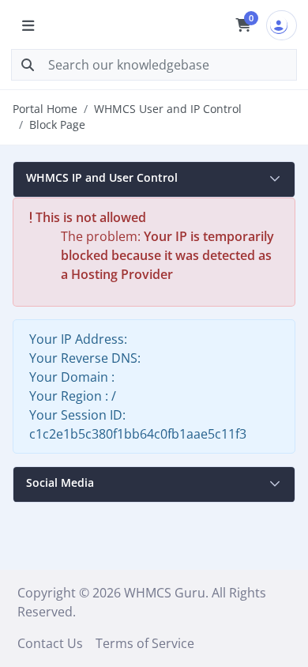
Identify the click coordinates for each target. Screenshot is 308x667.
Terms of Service (145, 643)
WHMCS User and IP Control (168, 108)
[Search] (28, 65)
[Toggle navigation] (27, 25)
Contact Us (50, 643)
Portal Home (45, 108)
